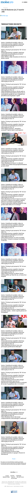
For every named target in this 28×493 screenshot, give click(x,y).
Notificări (14, 478)
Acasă (7, 475)
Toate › (14, 459)
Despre (12, 475)
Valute (13, 477)
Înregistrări (6, 477)
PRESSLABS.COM (11, 481)
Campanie (18, 475)
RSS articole (20, 477)
